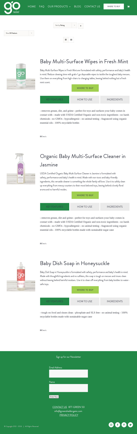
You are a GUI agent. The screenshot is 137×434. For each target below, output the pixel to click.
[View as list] (71, 39)
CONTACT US (59, 407)
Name (52, 382)
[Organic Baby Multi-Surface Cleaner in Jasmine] (21, 168)
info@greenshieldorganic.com (68, 411)
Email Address (55, 367)
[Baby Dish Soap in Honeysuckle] (21, 275)
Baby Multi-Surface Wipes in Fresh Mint (84, 61)
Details (44, 136)
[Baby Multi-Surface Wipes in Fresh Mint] (21, 73)
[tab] (54, 100)
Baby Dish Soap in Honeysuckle (74, 263)
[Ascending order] (80, 26)
